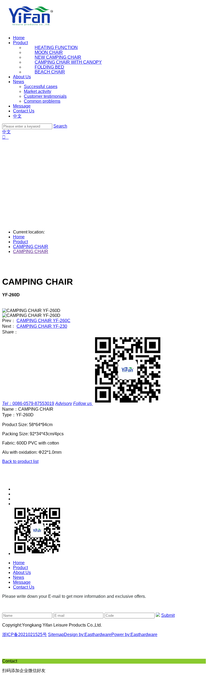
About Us (22, 76)
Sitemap (56, 634)
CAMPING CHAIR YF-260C (43, 320)
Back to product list (20, 461)
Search (60, 126)
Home (19, 37)
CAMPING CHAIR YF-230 (42, 326)
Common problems (42, 101)
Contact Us (23, 111)
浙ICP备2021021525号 (24, 634)
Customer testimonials (45, 96)
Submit (168, 615)
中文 (17, 116)
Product (20, 42)
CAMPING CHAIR (30, 246)
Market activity (37, 91)
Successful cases (40, 86)
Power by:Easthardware (134, 634)
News (18, 81)
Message (22, 106)
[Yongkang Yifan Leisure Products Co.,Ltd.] (32, 28)
